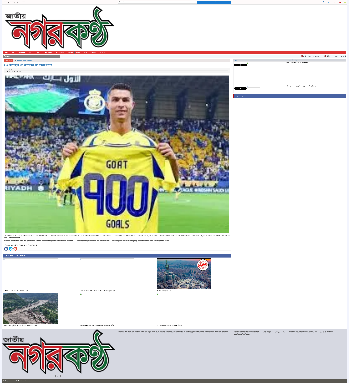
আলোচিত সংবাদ (21, 61)
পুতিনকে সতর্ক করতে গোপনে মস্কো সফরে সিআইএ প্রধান (319, 56)
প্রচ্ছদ (6, 53)
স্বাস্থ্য (85, 53)
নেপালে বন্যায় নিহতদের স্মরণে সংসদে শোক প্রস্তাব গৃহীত (97, 325)
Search (214, 2)
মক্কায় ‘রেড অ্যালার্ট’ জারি (164, 291)
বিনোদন (78, 53)
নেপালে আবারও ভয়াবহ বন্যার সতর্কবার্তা (291, 56)
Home (10, 61)
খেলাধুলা (70, 53)
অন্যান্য (102, 53)
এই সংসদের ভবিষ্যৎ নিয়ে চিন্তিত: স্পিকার (169, 325)
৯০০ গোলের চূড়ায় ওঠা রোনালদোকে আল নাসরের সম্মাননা (28, 65)
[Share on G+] (15, 249)
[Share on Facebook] (6, 249)
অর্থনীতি (39, 53)
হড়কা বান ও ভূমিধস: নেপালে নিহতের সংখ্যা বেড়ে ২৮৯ (20, 325)
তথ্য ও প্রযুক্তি (48, 53)
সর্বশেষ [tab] (235, 60)
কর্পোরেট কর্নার (60, 53)
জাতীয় (13, 53)
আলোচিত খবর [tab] (293, 60)
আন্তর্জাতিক (22, 53)
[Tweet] (11, 249)
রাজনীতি (31, 53)
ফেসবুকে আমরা (239, 96)
